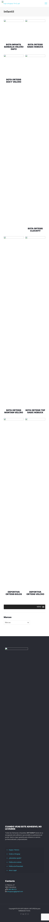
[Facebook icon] (21, 914)
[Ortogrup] (11, 3)
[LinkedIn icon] (23, 914)
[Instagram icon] (26, 914)
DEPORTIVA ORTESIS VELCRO (35, 593)
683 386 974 (12, 889)
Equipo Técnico (14, 850)
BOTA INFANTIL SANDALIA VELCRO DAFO (13, 46)
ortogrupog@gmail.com (15, 891)
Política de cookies (15, 862)
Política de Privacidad (16, 866)
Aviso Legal (13, 870)
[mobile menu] (46, 3)
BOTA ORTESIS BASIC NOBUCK (35, 45)
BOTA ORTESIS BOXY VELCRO (13, 80)
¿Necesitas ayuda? (15, 858)
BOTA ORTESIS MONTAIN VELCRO (13, 411)
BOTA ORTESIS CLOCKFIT (35, 229)
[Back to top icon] (44, 917)
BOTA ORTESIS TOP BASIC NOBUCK (35, 411)
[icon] (28, 914)
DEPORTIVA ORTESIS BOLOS (14, 593)
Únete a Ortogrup (14, 854)
